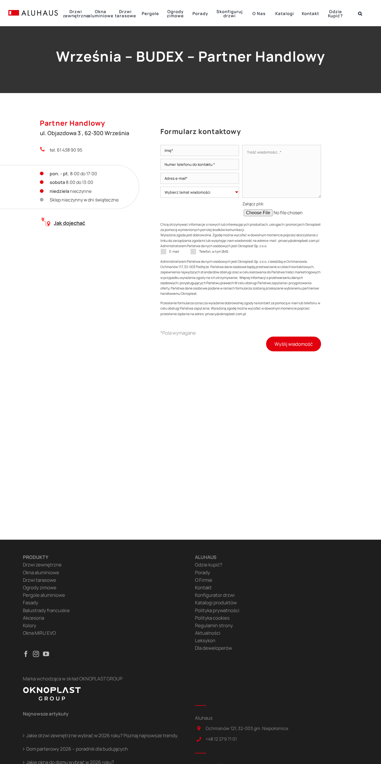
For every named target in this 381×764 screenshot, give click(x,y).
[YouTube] (46, 654)
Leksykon (205, 640)
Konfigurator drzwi (215, 595)
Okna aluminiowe (41, 572)
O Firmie (203, 580)
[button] (360, 13)
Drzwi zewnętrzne (42, 564)
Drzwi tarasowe (39, 580)
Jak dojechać (69, 223)
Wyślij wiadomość (293, 344)
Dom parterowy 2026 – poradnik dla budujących (77, 749)
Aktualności (207, 633)
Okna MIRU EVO (39, 633)
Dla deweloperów (213, 648)
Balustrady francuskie (46, 610)
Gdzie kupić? (208, 564)
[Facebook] (26, 654)
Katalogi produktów (216, 602)
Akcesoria (33, 618)
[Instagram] (36, 654)
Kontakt (203, 587)
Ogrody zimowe (39, 587)
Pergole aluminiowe (44, 595)
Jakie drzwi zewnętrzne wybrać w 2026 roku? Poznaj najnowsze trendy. (102, 735)
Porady (202, 572)
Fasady (30, 602)
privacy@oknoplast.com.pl (298, 240)
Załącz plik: (253, 204)
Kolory (29, 625)
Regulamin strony (214, 625)
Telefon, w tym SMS (213, 251)
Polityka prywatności (217, 610)
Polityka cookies (212, 618)
